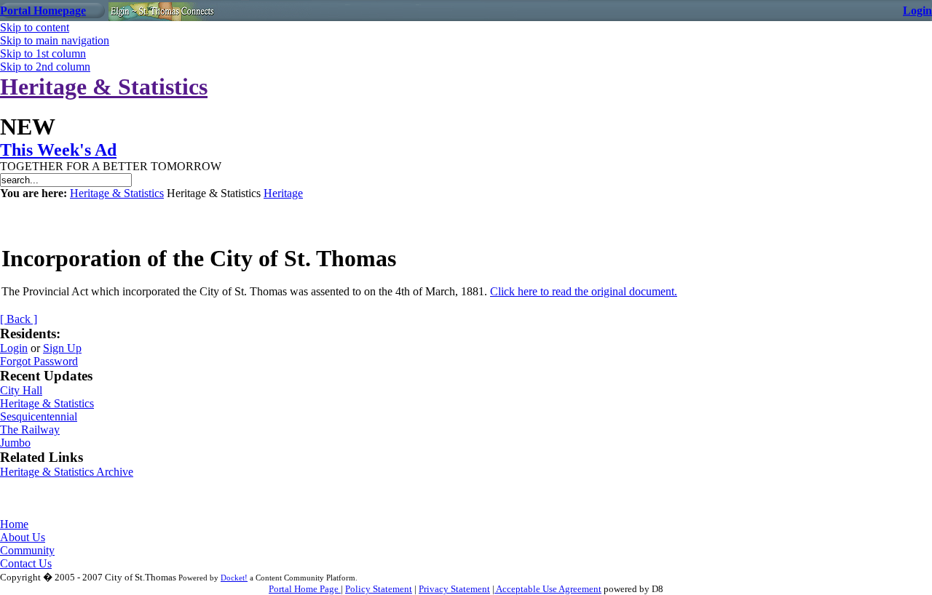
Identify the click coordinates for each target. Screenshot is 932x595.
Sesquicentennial (38, 416)
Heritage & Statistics (104, 86)
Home (14, 524)
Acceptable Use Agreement (547, 588)
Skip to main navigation (54, 40)
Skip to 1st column (43, 53)
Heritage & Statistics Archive (66, 472)
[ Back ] (18, 319)
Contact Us (26, 563)
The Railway (30, 429)
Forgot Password (39, 361)
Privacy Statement (454, 588)
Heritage (283, 193)
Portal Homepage (43, 10)
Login (917, 10)
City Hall (21, 390)
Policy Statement (378, 588)
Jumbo (15, 442)
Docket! (234, 577)
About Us (22, 537)
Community (27, 550)
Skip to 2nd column (45, 66)
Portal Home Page (305, 588)
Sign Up (62, 348)
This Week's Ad (58, 149)
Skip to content (34, 27)
